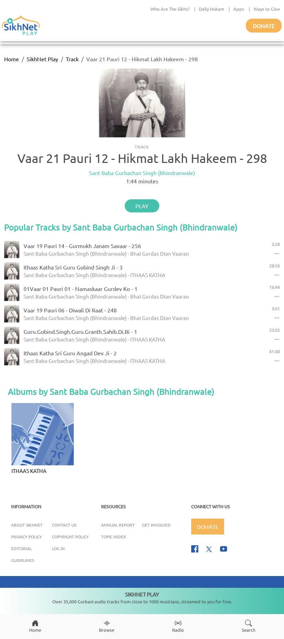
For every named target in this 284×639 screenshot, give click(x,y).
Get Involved (156, 525)
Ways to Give (267, 9)
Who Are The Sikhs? (169, 9)
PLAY (142, 205)
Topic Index (113, 536)
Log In (58, 548)
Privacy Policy (26, 536)
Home (11, 58)
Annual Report (118, 525)
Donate (264, 25)
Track (72, 58)
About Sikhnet (27, 525)
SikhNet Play (42, 58)
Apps (238, 9)
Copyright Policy (70, 536)
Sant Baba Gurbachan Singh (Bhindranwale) (142, 172)
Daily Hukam (211, 9)
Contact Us (64, 525)
